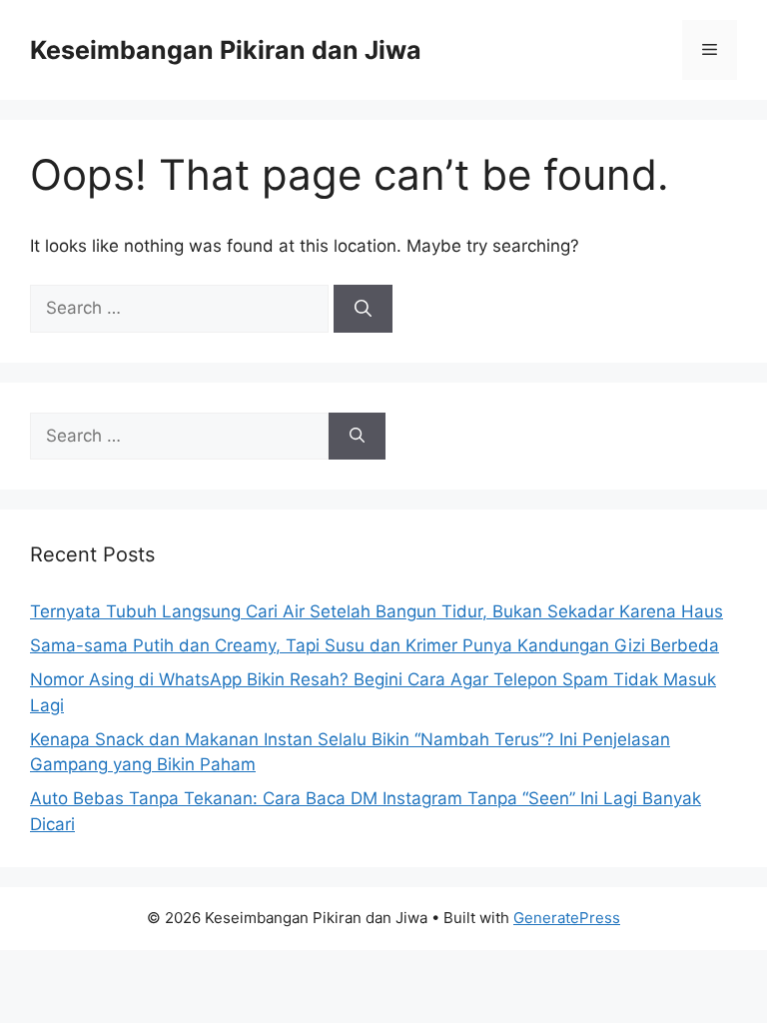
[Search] (363, 309)
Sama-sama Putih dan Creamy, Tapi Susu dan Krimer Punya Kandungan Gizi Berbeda (374, 645)
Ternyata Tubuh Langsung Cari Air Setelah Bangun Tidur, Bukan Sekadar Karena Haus (376, 611)
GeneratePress (566, 917)
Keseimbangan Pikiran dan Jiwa (225, 50)
